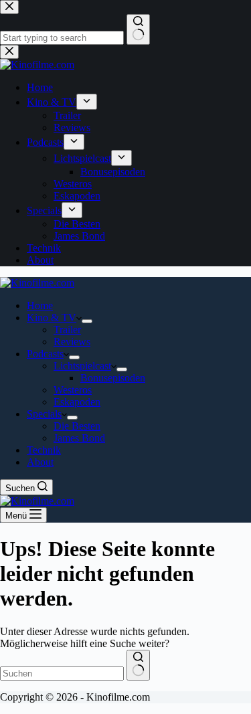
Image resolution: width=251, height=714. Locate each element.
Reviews (72, 341)
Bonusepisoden (112, 377)
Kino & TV (51, 317)
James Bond (79, 438)
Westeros (73, 389)
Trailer (67, 329)
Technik (44, 450)
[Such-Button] (138, 665)
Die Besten (77, 426)
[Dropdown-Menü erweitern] (87, 321)
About (40, 462)
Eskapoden (77, 402)
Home (40, 305)
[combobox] (62, 673)
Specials (44, 414)
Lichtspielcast (82, 365)
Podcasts (45, 353)
